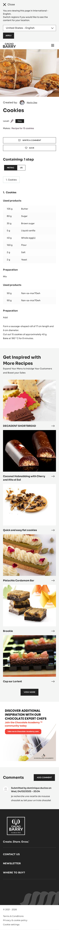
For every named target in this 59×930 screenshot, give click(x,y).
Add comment (44, 777)
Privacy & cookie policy (15, 920)
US (21, 167)
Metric (10, 167)
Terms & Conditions (13, 916)
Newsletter (12, 863)
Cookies (12, 179)
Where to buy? (14, 872)
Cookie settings (11, 924)
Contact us (11, 854)
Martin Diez (32, 102)
